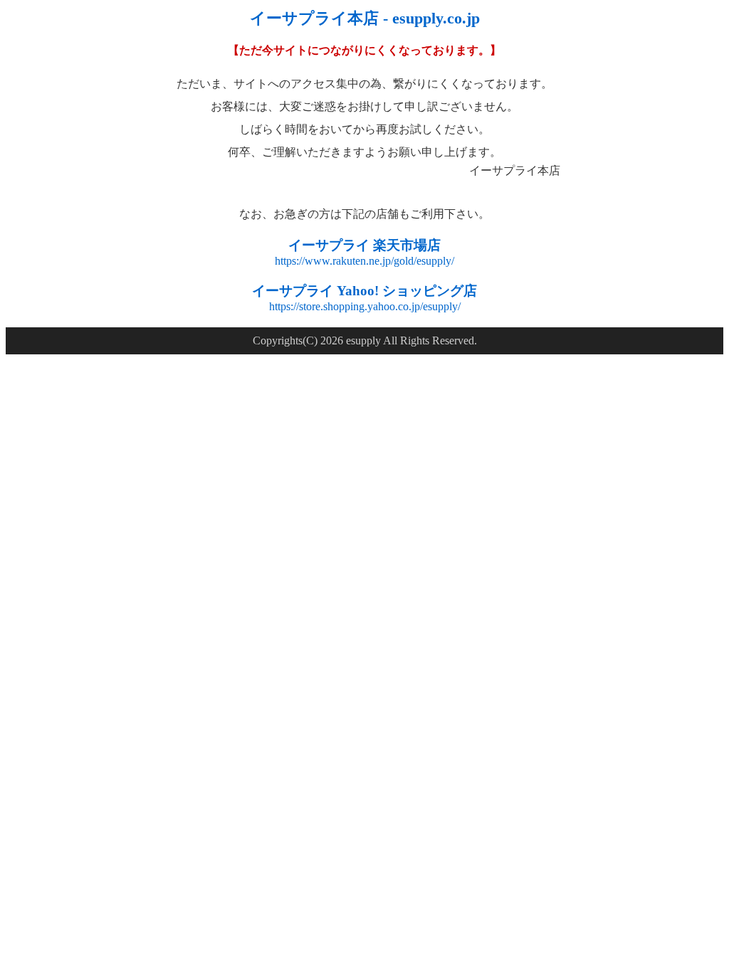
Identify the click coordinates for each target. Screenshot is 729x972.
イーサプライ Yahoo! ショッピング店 (364, 290)
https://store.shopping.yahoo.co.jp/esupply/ (365, 306)
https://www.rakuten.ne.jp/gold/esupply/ (364, 261)
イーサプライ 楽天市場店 (364, 245)
